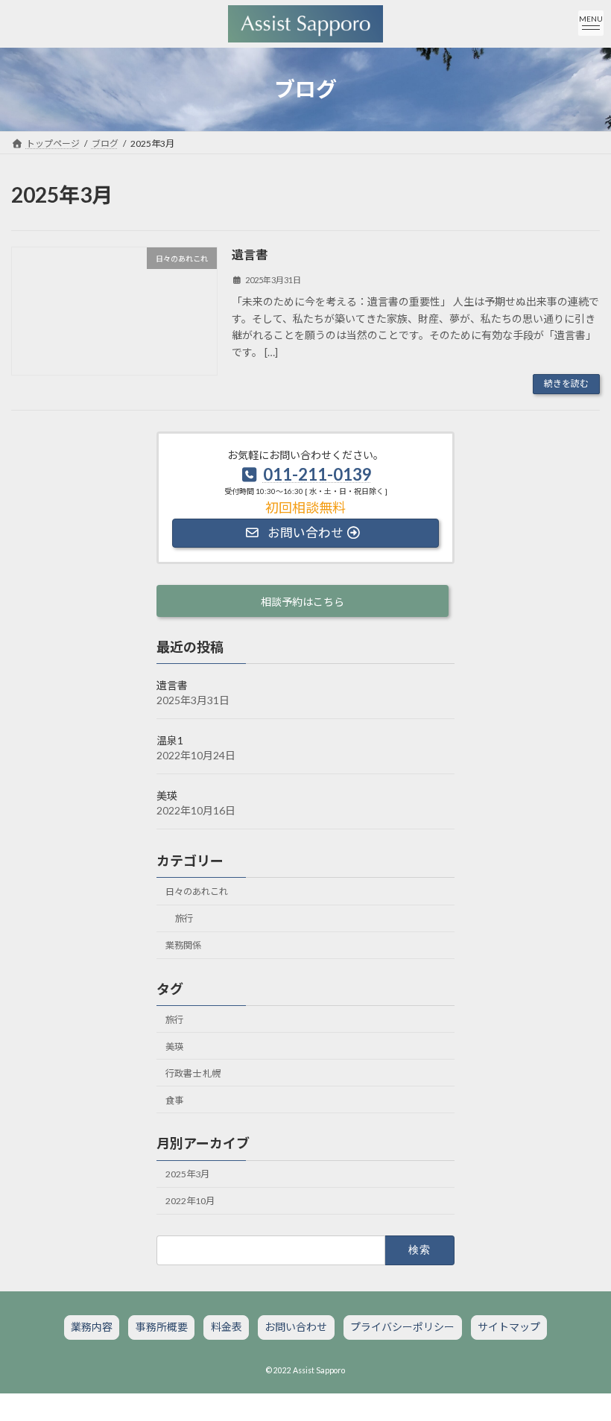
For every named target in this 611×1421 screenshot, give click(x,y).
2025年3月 (187, 1174)
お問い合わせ (296, 1327)
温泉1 (169, 740)
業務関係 (183, 945)
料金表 (226, 1327)
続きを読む (566, 383)
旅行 (184, 918)
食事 (174, 1100)
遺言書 (249, 254)
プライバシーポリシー (402, 1327)
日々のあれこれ (196, 891)
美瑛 (166, 795)
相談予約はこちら (302, 601)
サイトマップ (509, 1327)
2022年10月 (190, 1200)
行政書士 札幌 (193, 1073)
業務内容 (92, 1327)
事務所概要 (162, 1327)
